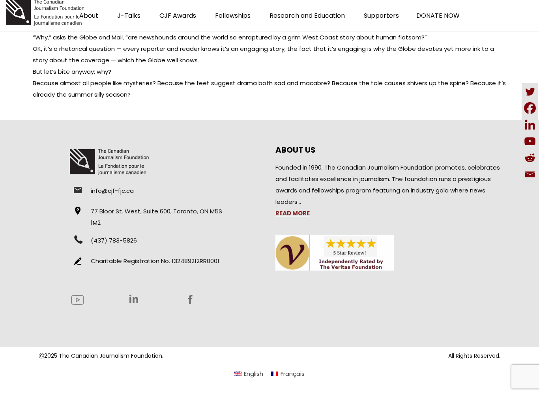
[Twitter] (530, 91)
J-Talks (128, 15)
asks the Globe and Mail (88, 37)
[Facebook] (530, 108)
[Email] (530, 174)
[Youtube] (530, 141)
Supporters (381, 15)
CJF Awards (177, 15)
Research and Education (307, 15)
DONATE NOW (438, 15)
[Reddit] (530, 157)
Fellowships (233, 15)
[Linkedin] (530, 124)
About (88, 15)
